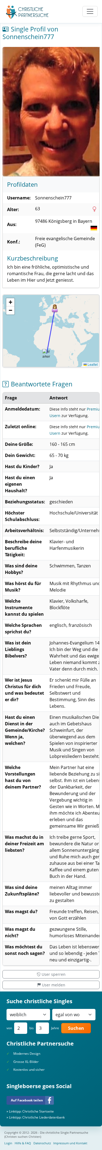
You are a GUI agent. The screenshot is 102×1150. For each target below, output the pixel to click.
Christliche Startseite (38, 1111)
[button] (55, 308)
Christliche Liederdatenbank (43, 1117)
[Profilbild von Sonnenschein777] (51, 111)
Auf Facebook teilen (27, 1100)
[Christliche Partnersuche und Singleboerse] (27, 12)
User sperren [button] (54, 974)
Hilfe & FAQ (23, 1143)
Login (8, 1143)
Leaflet (92, 364)
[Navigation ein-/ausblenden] (90, 11)
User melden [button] (53, 984)
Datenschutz (42, 1143)
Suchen (76, 1028)
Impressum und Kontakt (70, 1143)
